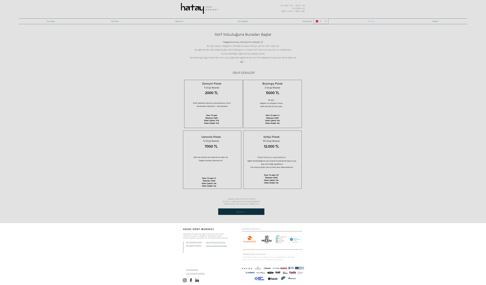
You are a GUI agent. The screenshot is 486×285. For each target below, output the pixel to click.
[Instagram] (184, 280)
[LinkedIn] (197, 280)
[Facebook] (190, 280)
